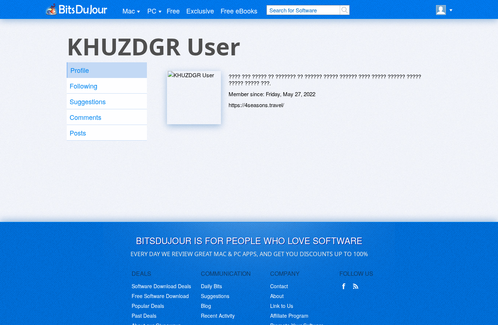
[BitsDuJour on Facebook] (345, 286)
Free (173, 10)
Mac (128, 10)
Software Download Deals (161, 286)
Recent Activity (218, 315)
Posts (78, 132)
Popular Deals (148, 305)
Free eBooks (239, 10)
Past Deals (144, 315)
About (277, 295)
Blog (206, 305)
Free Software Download (160, 295)
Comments (85, 117)
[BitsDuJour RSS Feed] (357, 286)
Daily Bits (211, 286)
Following (83, 85)
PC (151, 10)
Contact (279, 286)
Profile (79, 70)
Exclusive (200, 10)
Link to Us (281, 305)
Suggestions (88, 101)
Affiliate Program (289, 315)
